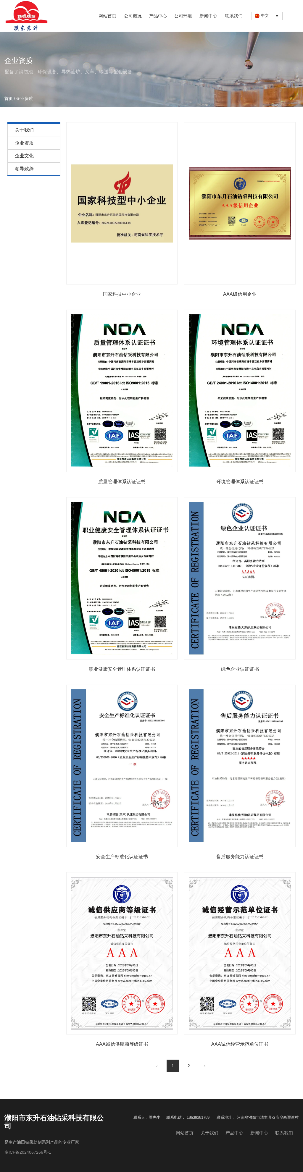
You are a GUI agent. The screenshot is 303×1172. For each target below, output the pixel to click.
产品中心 (158, 15)
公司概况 (133, 15)
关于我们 (24, 129)
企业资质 (24, 143)
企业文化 (24, 155)
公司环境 (183, 15)
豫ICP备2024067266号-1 (27, 1152)
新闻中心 (208, 15)
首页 (9, 98)
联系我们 (234, 15)
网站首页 (107, 15)
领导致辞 (24, 168)
